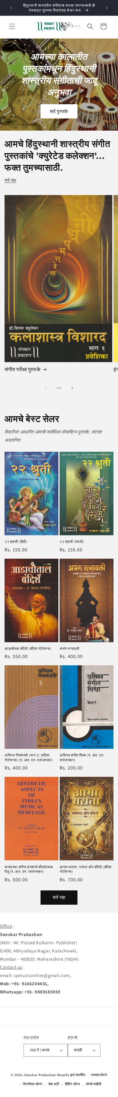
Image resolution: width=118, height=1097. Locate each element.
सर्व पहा (10, 180)
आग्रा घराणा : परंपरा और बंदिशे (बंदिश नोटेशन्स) (86, 869)
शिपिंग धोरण (72, 1084)
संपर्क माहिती (93, 1084)
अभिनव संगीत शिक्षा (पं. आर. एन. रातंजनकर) (82, 757)
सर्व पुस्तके (59, 111)
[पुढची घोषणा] (106, 8)
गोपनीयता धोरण (32, 1084)
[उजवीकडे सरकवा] (72, 388)
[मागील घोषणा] (11, 8)
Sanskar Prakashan (40, 1074)
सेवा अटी (53, 1084)
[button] (12, 26)
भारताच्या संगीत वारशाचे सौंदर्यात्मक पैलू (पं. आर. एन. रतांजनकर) (29, 869)
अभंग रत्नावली (69, 648)
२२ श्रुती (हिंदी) (16, 541)
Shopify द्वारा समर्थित (71, 1074)
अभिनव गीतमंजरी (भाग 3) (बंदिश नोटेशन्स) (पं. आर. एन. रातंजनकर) (29, 757)
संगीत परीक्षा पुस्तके (23, 369)
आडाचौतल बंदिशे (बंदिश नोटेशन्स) (28, 648)
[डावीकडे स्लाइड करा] (45, 388)
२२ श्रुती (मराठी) (72, 541)
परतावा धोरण (99, 1075)
